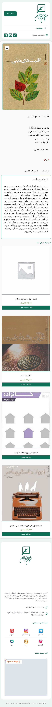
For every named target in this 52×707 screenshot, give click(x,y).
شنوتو (12, 635)
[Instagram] (15, 35)
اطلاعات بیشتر (26, 384)
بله (12, 645)
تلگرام (40, 635)
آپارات (40, 645)
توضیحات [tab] (45, 171)
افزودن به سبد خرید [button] (26, 308)
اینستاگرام (26, 635)
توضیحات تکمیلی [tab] (31, 171)
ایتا (26, 645)
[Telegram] (10, 35)
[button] (7, 48)
